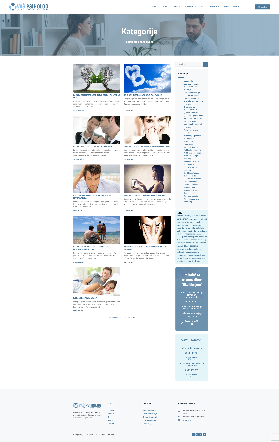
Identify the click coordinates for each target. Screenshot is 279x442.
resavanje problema (192, 252)
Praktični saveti (190, 141)
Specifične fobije (190, 182)
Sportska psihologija (191, 185)
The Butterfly (88, 434)
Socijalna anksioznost (192, 179)
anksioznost (182, 219)
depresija (197, 222)
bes (199, 219)
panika (179, 243)
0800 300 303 (191, 370)
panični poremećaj (199, 243)
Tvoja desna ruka (107, 434)
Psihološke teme (190, 164)
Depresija (187, 90)
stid (178, 258)
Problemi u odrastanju (192, 150)
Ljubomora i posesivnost (85, 298)
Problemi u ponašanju (192, 153)
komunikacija (201, 231)
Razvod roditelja (190, 176)
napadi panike (182, 237)
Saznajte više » (78, 110)
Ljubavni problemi (191, 113)
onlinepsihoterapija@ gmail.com (192, 314)
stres (185, 261)
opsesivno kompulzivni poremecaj (193, 240)
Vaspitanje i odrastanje (193, 199)
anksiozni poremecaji (184, 216)
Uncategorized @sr (191, 196)
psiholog (194, 246)
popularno (187, 133)
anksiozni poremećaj (199, 216)
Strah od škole (189, 187)
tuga (189, 261)
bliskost (204, 219)
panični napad (187, 243)
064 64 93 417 (192, 301)
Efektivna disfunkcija (192, 93)
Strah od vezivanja (191, 190)
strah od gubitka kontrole (193, 258)
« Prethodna (114, 317)
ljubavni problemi (188, 234)
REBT (200, 249)
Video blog (188, 202)
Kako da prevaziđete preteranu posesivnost (144, 195)
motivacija (199, 234)
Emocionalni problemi (192, 95)
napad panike (193, 237)
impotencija (191, 231)
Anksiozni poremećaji (192, 84)
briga (178, 222)
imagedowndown (190, 110)
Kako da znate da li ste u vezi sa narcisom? (93, 146)
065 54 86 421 (192, 353)
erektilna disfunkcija (196, 228)
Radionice (187, 170)
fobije (179, 231)
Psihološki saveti (190, 167)
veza (198, 261)
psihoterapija (192, 249)
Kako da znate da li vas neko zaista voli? (143, 95)
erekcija (186, 228)
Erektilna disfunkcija (191, 98)
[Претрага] (205, 64)
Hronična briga (189, 107)
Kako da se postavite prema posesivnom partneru (147, 146)
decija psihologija (187, 222)
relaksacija (181, 252)
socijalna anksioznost (197, 255)
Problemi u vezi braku (192, 161)
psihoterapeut (181, 249)
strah (182, 258)
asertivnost (192, 219)
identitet (184, 231)
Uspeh (194, 261)
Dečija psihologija (190, 87)
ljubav (179, 234)
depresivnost (181, 225)
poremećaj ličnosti (183, 246)
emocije (189, 225)
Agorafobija (188, 81)
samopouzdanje (183, 255)
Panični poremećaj (191, 130)
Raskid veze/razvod (191, 173)
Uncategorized (189, 193)
